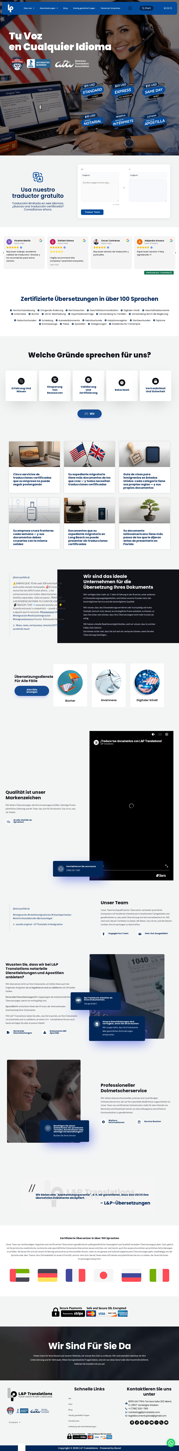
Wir (69, 1398)
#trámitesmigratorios (39, 914)
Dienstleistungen (47, 8)
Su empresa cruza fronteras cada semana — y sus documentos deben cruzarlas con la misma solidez (33, 537)
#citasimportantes (61, 914)
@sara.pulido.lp (21, 577)
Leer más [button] (10, 265)
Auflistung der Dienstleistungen (82, 1426)
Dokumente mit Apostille (58, 1032)
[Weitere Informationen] (103, 1122)
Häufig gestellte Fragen (84, 8)
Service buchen (152, 1121)
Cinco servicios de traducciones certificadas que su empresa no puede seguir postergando (32, 479)
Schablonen (73, 1421)
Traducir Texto (92, 212)
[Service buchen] (139, 1122)
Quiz (70, 1404)
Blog (65, 8)
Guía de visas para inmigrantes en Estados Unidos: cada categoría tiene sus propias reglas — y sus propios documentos (144, 481)
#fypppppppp (47, 612)
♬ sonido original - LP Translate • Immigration (38, 924)
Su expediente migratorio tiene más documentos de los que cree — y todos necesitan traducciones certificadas (89, 479)
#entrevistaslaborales (24, 918)
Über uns (28, 8)
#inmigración (20, 914)
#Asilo (58, 612)
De (82, 169)
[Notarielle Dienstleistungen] (8, 1032)
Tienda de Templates (110, 8)
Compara (13, 1422)
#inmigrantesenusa (23, 619)
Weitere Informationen (116, 1121)
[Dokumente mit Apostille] (45, 1032)
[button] (175, 253)
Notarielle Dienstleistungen (22, 1032)
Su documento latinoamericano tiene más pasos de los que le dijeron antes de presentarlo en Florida (143, 537)
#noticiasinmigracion (38, 615)
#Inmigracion (20, 615)
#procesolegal (44, 918)
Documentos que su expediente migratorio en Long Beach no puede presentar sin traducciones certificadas (88, 537)
